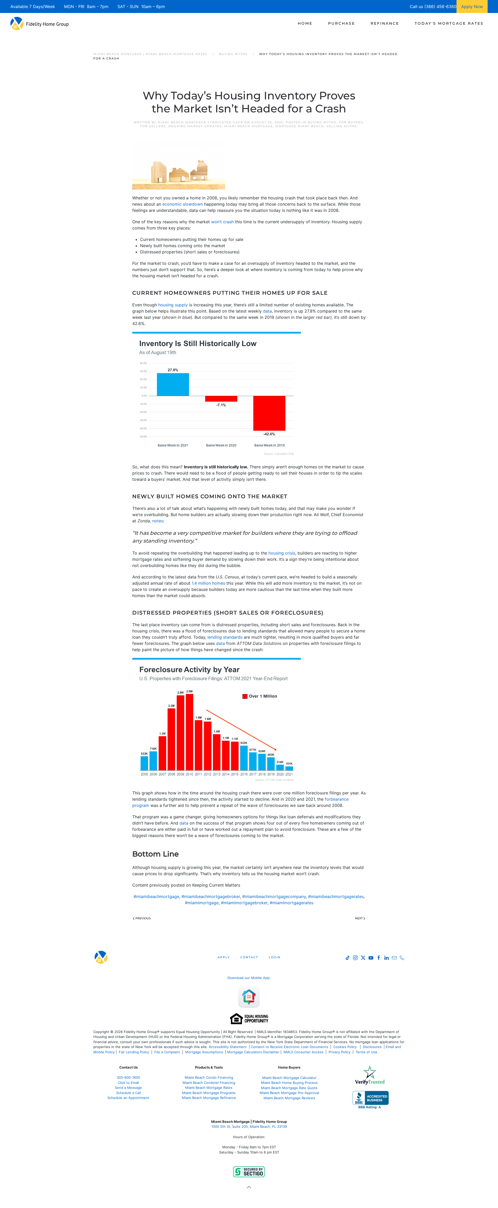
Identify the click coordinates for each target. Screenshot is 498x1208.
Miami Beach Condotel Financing (209, 1083)
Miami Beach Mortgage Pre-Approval (289, 1093)
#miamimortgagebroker (244, 902)
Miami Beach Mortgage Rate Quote (289, 1088)
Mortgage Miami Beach (299, 126)
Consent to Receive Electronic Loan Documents (289, 1047)
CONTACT (249, 957)
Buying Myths (322, 122)
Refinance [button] (385, 23)
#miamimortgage (202, 902)
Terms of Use (367, 1052)
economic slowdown (182, 204)
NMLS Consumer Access (303, 1052)
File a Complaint (167, 1052)
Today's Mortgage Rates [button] (449, 23)
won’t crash (222, 221)
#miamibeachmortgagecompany (274, 896)
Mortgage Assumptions (204, 1052)
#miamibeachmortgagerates (336, 896)
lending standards (225, 637)
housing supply (173, 304)
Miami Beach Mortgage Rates (208, 1087)
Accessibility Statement (228, 1047)
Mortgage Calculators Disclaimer (253, 1052)
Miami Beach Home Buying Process (289, 1083)
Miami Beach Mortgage (248, 126)
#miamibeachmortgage (156, 896)
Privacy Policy (339, 1052)
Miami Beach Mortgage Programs (209, 1093)
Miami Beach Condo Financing (209, 1077)
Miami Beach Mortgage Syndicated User (200, 122)
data (267, 311)
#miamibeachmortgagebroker (211, 896)
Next (359, 918)
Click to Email (128, 1083)
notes (157, 520)
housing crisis (281, 553)
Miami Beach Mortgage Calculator (289, 1078)
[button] (249, 1187)
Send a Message (128, 1087)
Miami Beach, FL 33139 (249, 1126)
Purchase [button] (341, 23)
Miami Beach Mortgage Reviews (289, 1098)
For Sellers (153, 126)
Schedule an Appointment (128, 1098)
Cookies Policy (345, 1047)
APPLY (224, 957)
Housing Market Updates (195, 126)
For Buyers (351, 122)
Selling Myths (342, 126)
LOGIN (275, 957)
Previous (143, 918)
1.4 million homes (208, 583)
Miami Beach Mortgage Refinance (209, 1098)
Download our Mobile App (248, 978)
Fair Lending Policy (134, 1052)
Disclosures (372, 1047)
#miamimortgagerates (291, 902)
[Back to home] (39, 23)
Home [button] (305, 23)
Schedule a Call (128, 1093)
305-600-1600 (128, 1077)
